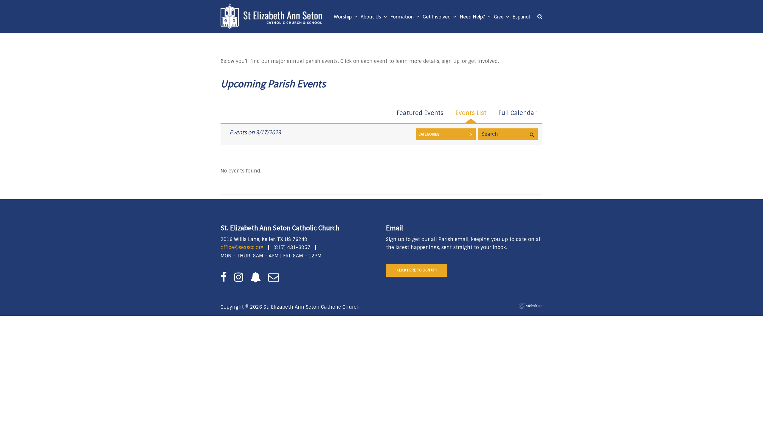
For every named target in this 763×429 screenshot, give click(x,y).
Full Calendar (517, 113)
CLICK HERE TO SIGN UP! (417, 270)
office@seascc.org (242, 247)
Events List (470, 113)
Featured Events (420, 113)
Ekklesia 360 (530, 306)
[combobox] (446, 134)
